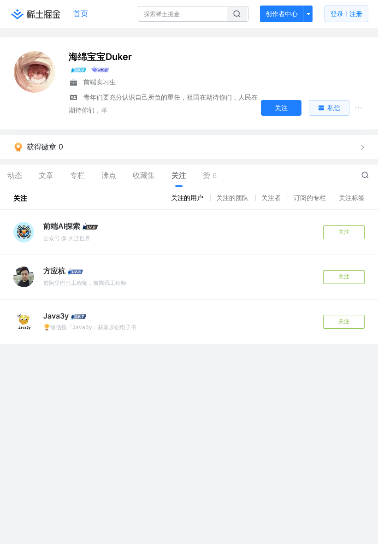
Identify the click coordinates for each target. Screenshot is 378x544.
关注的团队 (233, 197)
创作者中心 (282, 14)
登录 (346, 14)
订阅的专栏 (311, 197)
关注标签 (352, 197)
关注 (343, 231)
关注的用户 (188, 197)
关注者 (272, 197)
